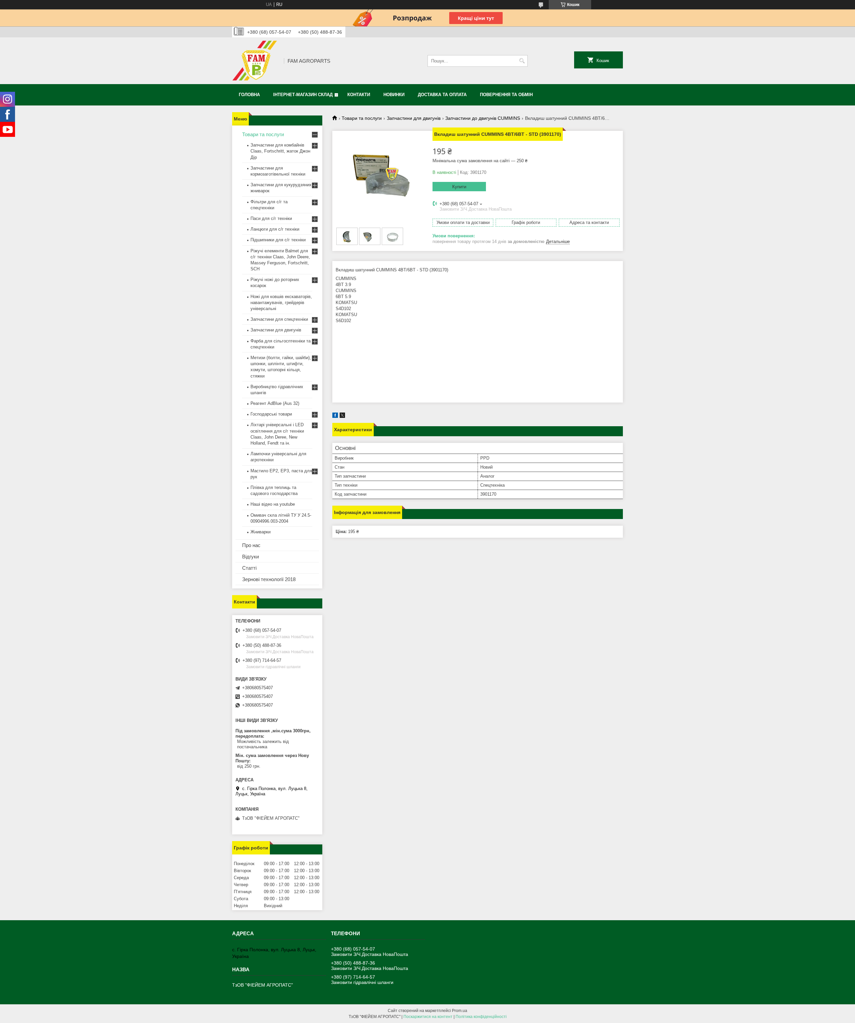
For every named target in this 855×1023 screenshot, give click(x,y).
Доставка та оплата (442, 94)
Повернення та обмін (506, 94)
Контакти (358, 94)
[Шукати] (522, 61)
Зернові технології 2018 (269, 579)
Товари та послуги (362, 118)
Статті (249, 568)
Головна (249, 94)
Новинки (393, 94)
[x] (342, 416)
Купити (459, 186)
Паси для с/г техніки (271, 218)
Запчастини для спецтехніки (279, 319)
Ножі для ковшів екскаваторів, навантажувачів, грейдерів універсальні (281, 302)
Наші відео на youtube (272, 504)
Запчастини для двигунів (414, 118)
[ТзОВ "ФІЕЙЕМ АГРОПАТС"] (255, 61)
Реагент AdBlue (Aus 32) (274, 403)
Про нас (251, 545)
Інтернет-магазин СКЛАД (303, 94)
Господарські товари (271, 414)
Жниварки (260, 531)
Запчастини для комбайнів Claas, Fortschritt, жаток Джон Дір (280, 151)
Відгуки (250, 556)
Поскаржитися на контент (428, 1016)
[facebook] (335, 416)
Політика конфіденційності (481, 1016)
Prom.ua (459, 1010)
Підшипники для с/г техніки (278, 239)
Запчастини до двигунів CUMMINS (482, 118)
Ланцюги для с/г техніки (274, 229)
